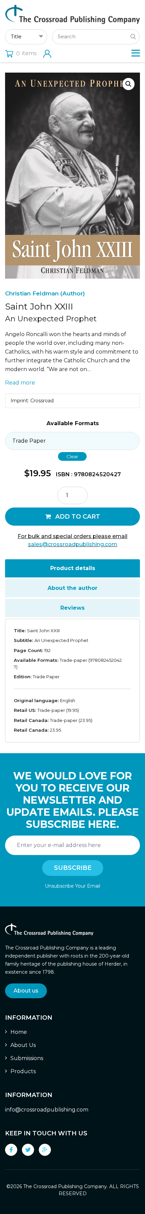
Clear (72, 456)
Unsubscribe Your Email (72, 886)
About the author (72, 588)
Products (23, 1071)
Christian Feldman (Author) (45, 293)
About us (25, 990)
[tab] (72, 568)
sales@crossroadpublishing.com (72, 544)
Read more (20, 382)
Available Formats (73, 423)
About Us (23, 1045)
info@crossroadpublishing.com (46, 1109)
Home (18, 1032)
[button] (128, 84)
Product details (72, 568)
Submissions (26, 1058)
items (26, 53)
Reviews (72, 608)
